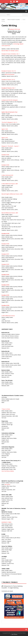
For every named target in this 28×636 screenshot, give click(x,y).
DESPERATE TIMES (6, 522)
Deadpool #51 (5, 254)
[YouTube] (17, 1)
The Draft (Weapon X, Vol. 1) (9, 122)
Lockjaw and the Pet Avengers (10, 100)
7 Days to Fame (6, 409)
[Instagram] (14, 1)
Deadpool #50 (5, 244)
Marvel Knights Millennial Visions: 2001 (12, 194)
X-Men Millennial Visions (8, 315)
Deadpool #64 (5, 165)
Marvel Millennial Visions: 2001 (10, 213)
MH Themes (14, 634)
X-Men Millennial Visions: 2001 (10, 183)
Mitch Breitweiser (9, 74)
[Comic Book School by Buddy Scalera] (14, 8)
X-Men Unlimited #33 (7, 175)
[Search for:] (14, 14)
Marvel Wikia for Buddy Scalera (10, 50)
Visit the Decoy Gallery (8, 471)
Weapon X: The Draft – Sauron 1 (10, 146)
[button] (26, 11)
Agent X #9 (5, 137)
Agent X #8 (5, 129)
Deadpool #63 (5, 154)
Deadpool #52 (5, 264)
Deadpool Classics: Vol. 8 (8, 79)
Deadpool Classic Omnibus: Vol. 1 (11, 54)
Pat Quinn (7, 484)
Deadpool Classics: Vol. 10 (8, 71)
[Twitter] (11, 1)
